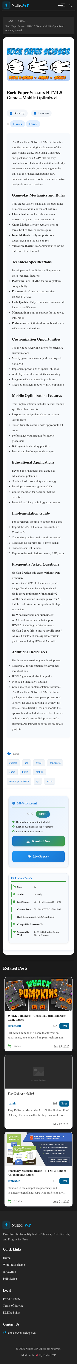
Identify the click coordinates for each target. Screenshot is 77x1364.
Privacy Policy (11, 1298)
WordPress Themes (14, 1265)
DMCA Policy (11, 1312)
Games (17, 124)
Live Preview (41, 856)
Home (6, 1258)
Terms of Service (13, 1305)
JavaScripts (9, 1271)
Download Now (40, 841)
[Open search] (70, 5)
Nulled (20, 5)
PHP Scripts (10, 1278)
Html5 (33, 124)
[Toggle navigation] (60, 5)
